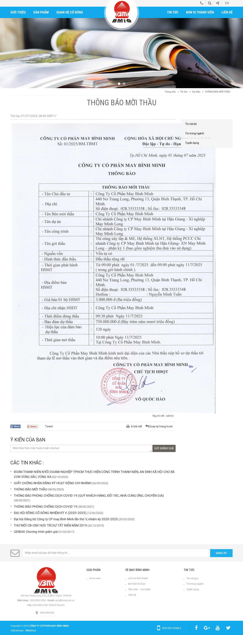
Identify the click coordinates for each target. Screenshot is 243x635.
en (227, 3)
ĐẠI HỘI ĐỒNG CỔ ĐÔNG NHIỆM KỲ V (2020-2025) (50, 513)
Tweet (49, 426)
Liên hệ (132, 594)
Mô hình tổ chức (137, 583)
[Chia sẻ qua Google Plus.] (34, 426)
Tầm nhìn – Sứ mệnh (139, 589)
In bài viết (136, 426)
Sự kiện (196, 91)
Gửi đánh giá (164, 448)
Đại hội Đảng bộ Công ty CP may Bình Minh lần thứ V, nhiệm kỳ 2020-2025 (66, 519)
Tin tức (184, 91)
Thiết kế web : (17, 630)
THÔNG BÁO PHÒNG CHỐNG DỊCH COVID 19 (45, 506)
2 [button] (123, 83)
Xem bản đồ (47, 612)
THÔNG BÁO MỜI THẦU (30, 489)
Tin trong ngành (195, 583)
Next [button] (236, 47)
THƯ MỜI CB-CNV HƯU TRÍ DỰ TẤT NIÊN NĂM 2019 (50, 525)
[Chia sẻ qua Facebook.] (16, 426)
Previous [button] (6, 47)
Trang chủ (170, 91)
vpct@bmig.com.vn (65, 600)
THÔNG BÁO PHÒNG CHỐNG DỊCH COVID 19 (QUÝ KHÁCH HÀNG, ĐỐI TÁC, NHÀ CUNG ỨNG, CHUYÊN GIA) (89, 495)
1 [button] (119, 83)
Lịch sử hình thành (138, 578)
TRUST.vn (30, 630)
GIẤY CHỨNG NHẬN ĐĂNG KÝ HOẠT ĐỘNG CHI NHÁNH (52, 483)
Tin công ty (192, 578)
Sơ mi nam (95, 578)
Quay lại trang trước (161, 426)
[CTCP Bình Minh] (121, 11)
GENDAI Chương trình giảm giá (36, 532)
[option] (121, 47)
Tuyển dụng (192, 589)
